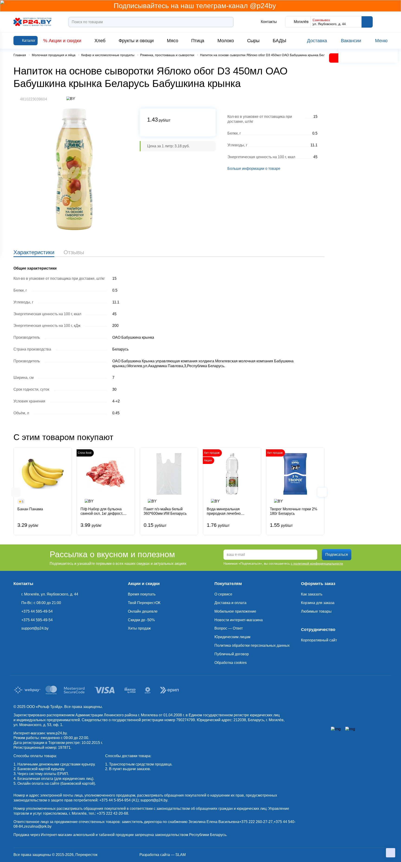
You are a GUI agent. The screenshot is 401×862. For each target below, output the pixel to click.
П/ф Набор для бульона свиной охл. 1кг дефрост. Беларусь (102, 511)
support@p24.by (153, 800)
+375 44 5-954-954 (115, 800)
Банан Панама (30, 509)
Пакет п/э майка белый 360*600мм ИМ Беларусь (165, 511)
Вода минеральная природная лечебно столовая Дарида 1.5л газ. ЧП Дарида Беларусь (229, 511)
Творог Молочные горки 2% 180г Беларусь (293, 511)
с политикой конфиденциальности (317, 563)
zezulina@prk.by (38, 826)
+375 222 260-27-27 (256, 822)
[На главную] (32, 22)
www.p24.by (57, 733)
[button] (15, 492)
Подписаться (336, 554)
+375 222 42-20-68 (112, 813)
